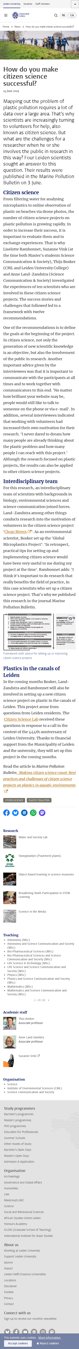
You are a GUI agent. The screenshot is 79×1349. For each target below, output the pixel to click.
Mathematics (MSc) (20, 987)
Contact (9, 1304)
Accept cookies (18, 1343)
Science (12, 1084)
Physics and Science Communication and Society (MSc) (38, 981)
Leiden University (11, 3)
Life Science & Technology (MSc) (28, 963)
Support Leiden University (20, 1256)
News (17, 26)
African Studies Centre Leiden (22, 1218)
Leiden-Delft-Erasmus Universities (25, 1274)
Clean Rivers (15, 531)
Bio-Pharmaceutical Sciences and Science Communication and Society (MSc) (34, 957)
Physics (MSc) (16, 975)
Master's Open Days (16, 1156)
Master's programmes (17, 1120)
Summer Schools (14, 1138)
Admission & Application (19, 1162)
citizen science (14, 800)
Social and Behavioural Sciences (24, 1212)
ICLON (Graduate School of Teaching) (27, 1230)
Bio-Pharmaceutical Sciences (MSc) (30, 951)
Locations (10, 1280)
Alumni (8, 1263)
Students (27, 3)
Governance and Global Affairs (23, 1182)
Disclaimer (10, 1286)
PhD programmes (15, 1126)
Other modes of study (17, 1144)
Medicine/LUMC (14, 1200)
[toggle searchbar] (55, 15)
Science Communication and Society (30, 1092)
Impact (8, 1268)
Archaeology (12, 1176)
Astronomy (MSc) (18, 940)
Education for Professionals (21, 1132)
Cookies (9, 1292)
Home (6, 26)
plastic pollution (39, 800)
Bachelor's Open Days (17, 1150)
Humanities (11, 1188)
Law (6, 1194)
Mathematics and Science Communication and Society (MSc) (37, 992)
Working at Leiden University (22, 1251)
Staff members (42, 3)
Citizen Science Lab (21, 719)
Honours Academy (15, 1224)
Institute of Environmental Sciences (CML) (34, 1088)
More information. (49, 1338)
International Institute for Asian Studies (28, 1236)
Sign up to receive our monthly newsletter (30, 1319)
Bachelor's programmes (18, 1114)
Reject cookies (49, 1343)
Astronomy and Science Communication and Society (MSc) (40, 946)
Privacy (8, 1298)
